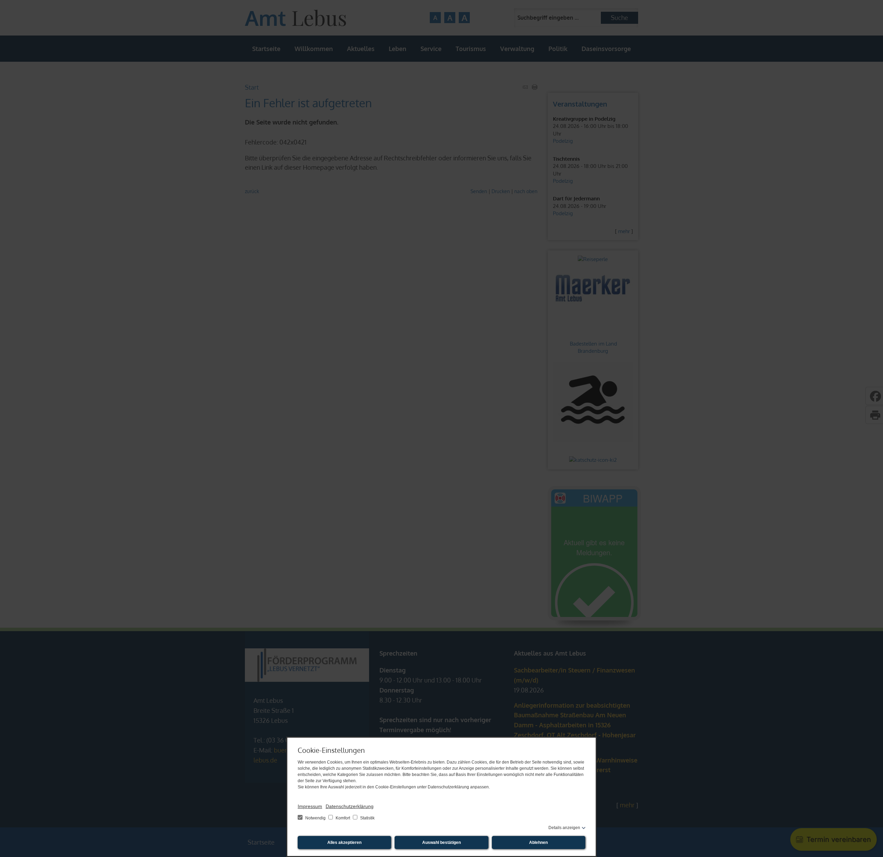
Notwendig (315, 818)
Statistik (367, 818)
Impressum (310, 806)
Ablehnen (538, 842)
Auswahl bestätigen (441, 842)
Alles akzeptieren (344, 842)
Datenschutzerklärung (350, 806)
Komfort (343, 818)
